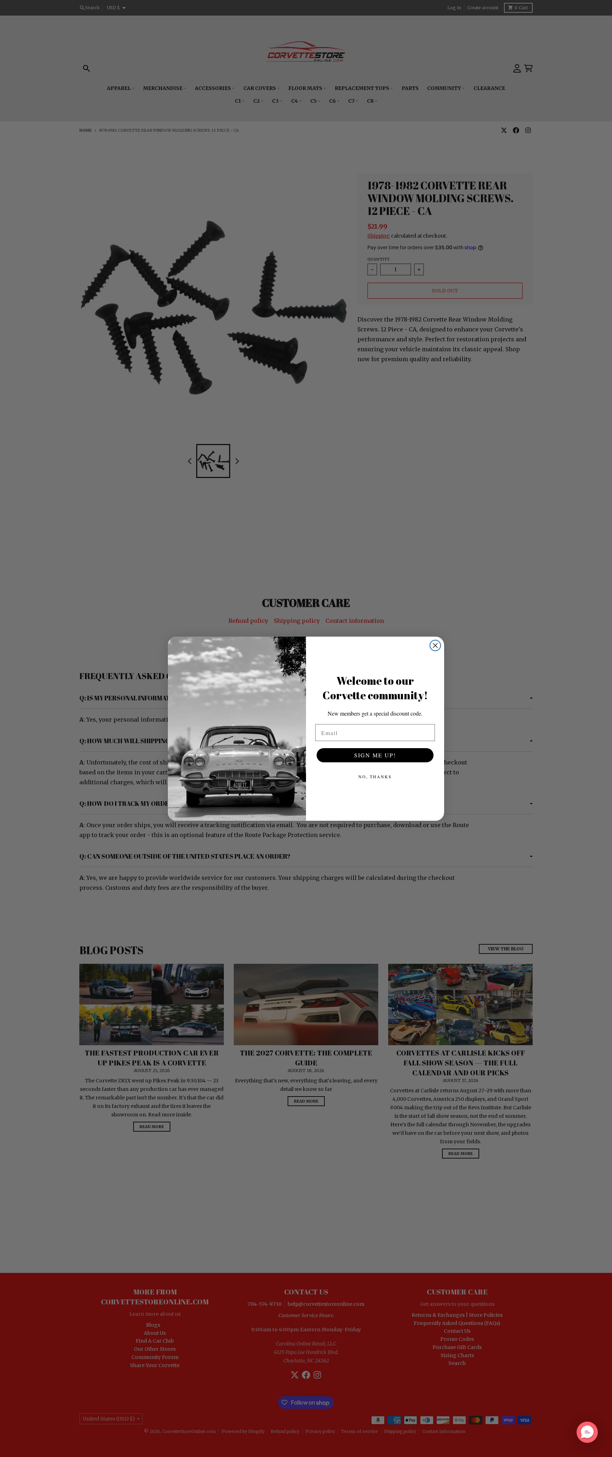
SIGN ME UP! (375, 755)
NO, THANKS (375, 776)
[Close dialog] (435, 645)
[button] (587, 1432)
